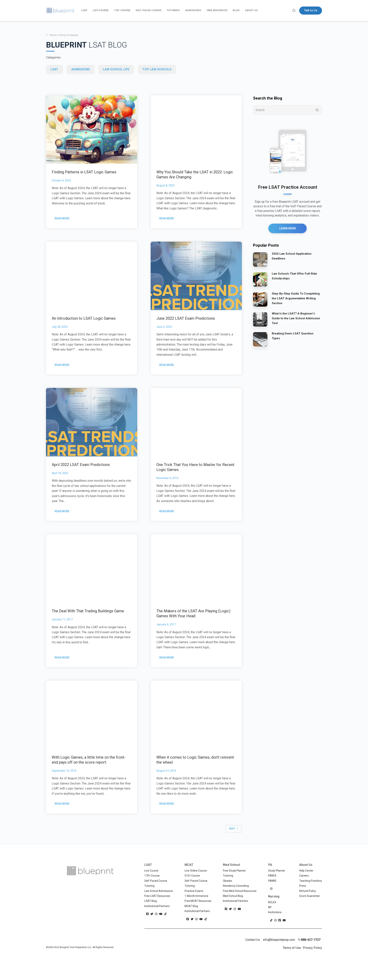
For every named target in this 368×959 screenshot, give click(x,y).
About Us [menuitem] (251, 10)
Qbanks (227, 880)
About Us (305, 865)
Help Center (306, 870)
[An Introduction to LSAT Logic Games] (91, 276)
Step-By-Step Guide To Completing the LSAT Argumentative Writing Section (296, 298)
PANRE (272, 880)
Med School (231, 865)
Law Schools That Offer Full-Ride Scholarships (294, 276)
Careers (304, 875)
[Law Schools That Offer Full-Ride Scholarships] (260, 279)
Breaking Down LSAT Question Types (292, 336)
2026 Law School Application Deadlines (291, 256)
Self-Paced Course (155, 880)
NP (270, 907)
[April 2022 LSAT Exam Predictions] (91, 422)
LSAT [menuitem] (84, 10)
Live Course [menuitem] (101, 10)
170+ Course (152, 875)
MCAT (189, 865)
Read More (63, 219)
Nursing (273, 896)
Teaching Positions (310, 880)
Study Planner (276, 870)
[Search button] (317, 110)
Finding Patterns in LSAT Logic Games (84, 172)
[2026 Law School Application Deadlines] (260, 259)
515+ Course (192, 875)
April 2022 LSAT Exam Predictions (81, 464)
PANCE (272, 875)
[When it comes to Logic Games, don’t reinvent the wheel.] (196, 715)
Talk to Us (310, 10)
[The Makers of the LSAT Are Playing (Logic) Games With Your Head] (196, 568)
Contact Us (252, 940)
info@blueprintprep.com (279, 940)
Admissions (80, 69)
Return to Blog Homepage (63, 35)
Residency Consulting (236, 885)
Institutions (275, 912)
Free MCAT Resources (198, 900)
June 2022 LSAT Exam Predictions (185, 318)
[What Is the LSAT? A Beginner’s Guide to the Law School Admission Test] (260, 319)
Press (302, 885)
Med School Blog (233, 895)
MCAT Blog (191, 906)
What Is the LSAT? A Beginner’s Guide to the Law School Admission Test (296, 318)
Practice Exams (194, 890)
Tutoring (149, 885)
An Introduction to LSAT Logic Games (84, 318)
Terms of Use (292, 948)
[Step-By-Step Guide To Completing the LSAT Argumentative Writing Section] (260, 299)
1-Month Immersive (196, 895)
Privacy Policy (312, 948)
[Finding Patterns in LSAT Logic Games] (91, 129)
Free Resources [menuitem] (217, 10)
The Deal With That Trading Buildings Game (88, 611)
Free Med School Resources (239, 890)
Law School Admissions (158, 890)
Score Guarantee (309, 895)
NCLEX (272, 902)
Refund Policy (307, 890)
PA (270, 865)
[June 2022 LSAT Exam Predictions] (196, 276)
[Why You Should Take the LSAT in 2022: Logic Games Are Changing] (196, 129)
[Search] (293, 10)
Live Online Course (196, 870)
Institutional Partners (157, 906)
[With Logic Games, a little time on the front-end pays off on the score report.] (91, 715)
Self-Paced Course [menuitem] (148, 10)
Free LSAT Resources (157, 895)
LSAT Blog (150, 900)
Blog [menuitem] (236, 10)
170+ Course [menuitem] (122, 10)
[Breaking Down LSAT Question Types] (260, 339)
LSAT (54, 69)
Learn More (287, 228)
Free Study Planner (234, 870)
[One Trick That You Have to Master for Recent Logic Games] (196, 422)
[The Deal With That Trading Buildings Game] (91, 568)
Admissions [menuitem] (193, 10)
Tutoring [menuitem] (173, 10)
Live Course (151, 870)
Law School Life (116, 69)
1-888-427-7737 (309, 940)
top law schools (156, 69)
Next (232, 828)
